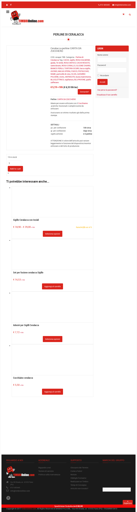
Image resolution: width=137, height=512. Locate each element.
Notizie (74, 474)
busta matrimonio (83, 76)
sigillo (72, 60)
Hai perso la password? (107, 90)
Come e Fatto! (76, 471)
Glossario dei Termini (79, 467)
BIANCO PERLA (57, 68)
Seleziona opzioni (52, 233)
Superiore (128, 503)
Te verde (59, 62)
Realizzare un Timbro (79, 481)
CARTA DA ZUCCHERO (66, 99)
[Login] (7, 4)
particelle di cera (63, 74)
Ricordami (104, 75)
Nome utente (102, 55)
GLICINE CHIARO (83, 65)
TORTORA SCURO (71, 68)
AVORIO (54, 71)
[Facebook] (8, 498)
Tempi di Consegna (78, 485)
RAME (53, 74)
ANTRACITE (70, 76)
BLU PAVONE (79, 79)
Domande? (84, 91)
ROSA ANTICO (70, 62)
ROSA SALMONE (83, 60)
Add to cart (15, 168)
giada (53, 62)
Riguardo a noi (44, 467)
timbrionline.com (29, 508)
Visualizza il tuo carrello (107, 94)
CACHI (66, 60)
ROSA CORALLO (68, 65)
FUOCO (74, 71)
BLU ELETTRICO (57, 79)
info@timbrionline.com (20, 491)
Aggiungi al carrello (52, 286)
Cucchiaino (83, 103)
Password (101, 65)
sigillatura (69, 79)
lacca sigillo (85, 68)
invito (61, 76)
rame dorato (56, 65)
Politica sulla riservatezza (49, 474)
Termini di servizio (46, 471)
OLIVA (73, 74)
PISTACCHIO (83, 71)
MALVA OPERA (64, 71)
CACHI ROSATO (83, 62)
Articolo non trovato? (79, 488)
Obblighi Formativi (78, 478)
